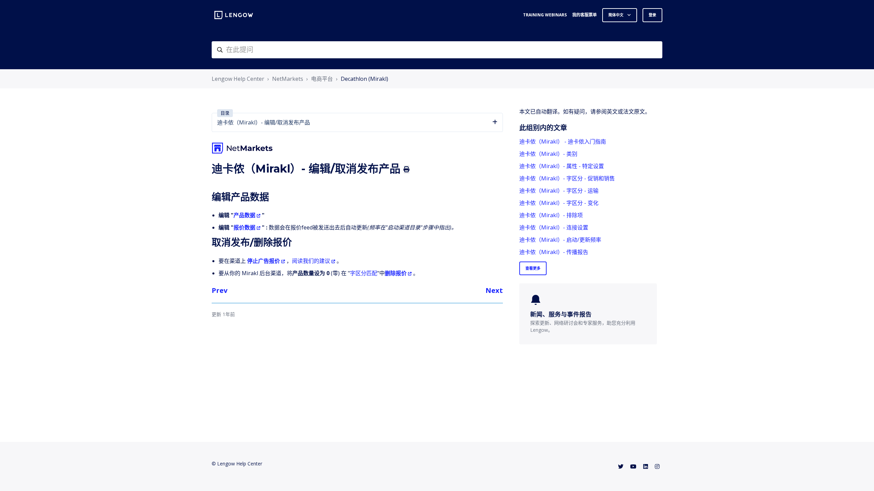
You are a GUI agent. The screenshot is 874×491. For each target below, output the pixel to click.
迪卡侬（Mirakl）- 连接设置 (553, 227)
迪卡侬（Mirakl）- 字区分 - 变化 (558, 203)
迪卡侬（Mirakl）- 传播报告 (553, 252)
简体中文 (616, 14)
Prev (219, 290)
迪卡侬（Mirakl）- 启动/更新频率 (560, 239)
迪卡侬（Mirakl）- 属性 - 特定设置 (561, 166)
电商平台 (322, 79)
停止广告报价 (263, 261)
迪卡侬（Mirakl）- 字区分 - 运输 (558, 190)
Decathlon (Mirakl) (364, 79)
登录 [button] (652, 14)
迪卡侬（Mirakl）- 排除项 (551, 215)
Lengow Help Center (238, 79)
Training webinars (545, 15)
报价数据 (244, 227)
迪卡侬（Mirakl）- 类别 (548, 154)
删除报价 (396, 273)
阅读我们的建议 (311, 261)
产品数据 (244, 215)
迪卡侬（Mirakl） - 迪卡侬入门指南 (562, 141)
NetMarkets (287, 79)
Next (494, 290)
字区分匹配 (363, 273)
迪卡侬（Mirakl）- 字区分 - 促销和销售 (567, 178)
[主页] (234, 15)
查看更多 (532, 268)
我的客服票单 (584, 15)
